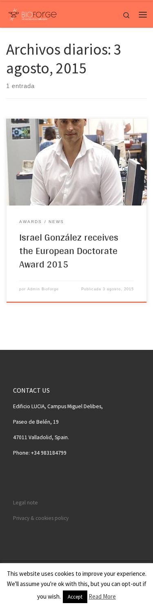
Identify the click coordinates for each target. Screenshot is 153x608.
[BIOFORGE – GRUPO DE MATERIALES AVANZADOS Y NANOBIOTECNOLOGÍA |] (32, 13)
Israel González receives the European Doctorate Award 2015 (68, 250)
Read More (102, 596)
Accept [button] (75, 596)
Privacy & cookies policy (41, 518)
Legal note (25, 502)
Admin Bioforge (43, 289)
